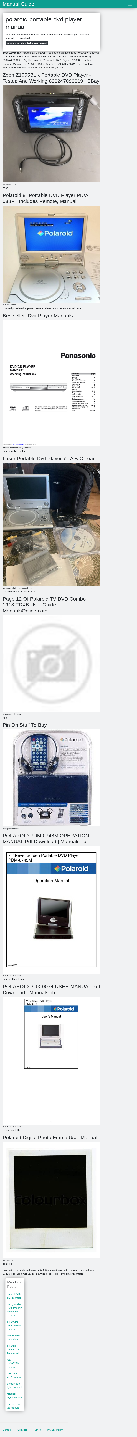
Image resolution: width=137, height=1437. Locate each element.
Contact (7, 1429)
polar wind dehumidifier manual (14, 1325)
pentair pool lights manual (14, 1385)
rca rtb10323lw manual (13, 1363)
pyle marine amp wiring (13, 1337)
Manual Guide (18, 4)
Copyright (22, 1429)
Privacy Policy (55, 1429)
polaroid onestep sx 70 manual (13, 1349)
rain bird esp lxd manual (14, 1405)
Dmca (37, 1429)
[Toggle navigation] (130, 4)
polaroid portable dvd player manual (27, 43)
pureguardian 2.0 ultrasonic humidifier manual (14, 1310)
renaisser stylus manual (14, 1395)
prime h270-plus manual (14, 1296)
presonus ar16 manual (14, 1375)
